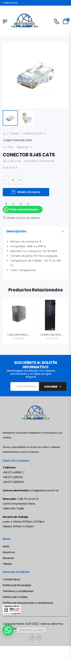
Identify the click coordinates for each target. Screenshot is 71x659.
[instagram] (39, 637)
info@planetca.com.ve (44, 490)
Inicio (6, 546)
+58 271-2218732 (13, 477)
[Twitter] (13, 203)
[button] (8, 630)
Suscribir (50, 386)
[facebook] (32, 637)
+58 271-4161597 (13, 472)
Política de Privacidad (17, 585)
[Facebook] (6, 203)
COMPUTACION (32, 133)
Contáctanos (11, 579)
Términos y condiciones (18, 591)
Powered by (13, 639)
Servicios (8, 558)
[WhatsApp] (28, 203)
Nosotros (9, 552)
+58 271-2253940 (13, 482)
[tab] (35, 231)
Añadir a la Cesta (28, 192)
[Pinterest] (21, 203)
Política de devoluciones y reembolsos (28, 603)
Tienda (14, 133)
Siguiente (25, 147)
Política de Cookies (15, 597)
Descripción (16, 231)
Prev (9, 147)
